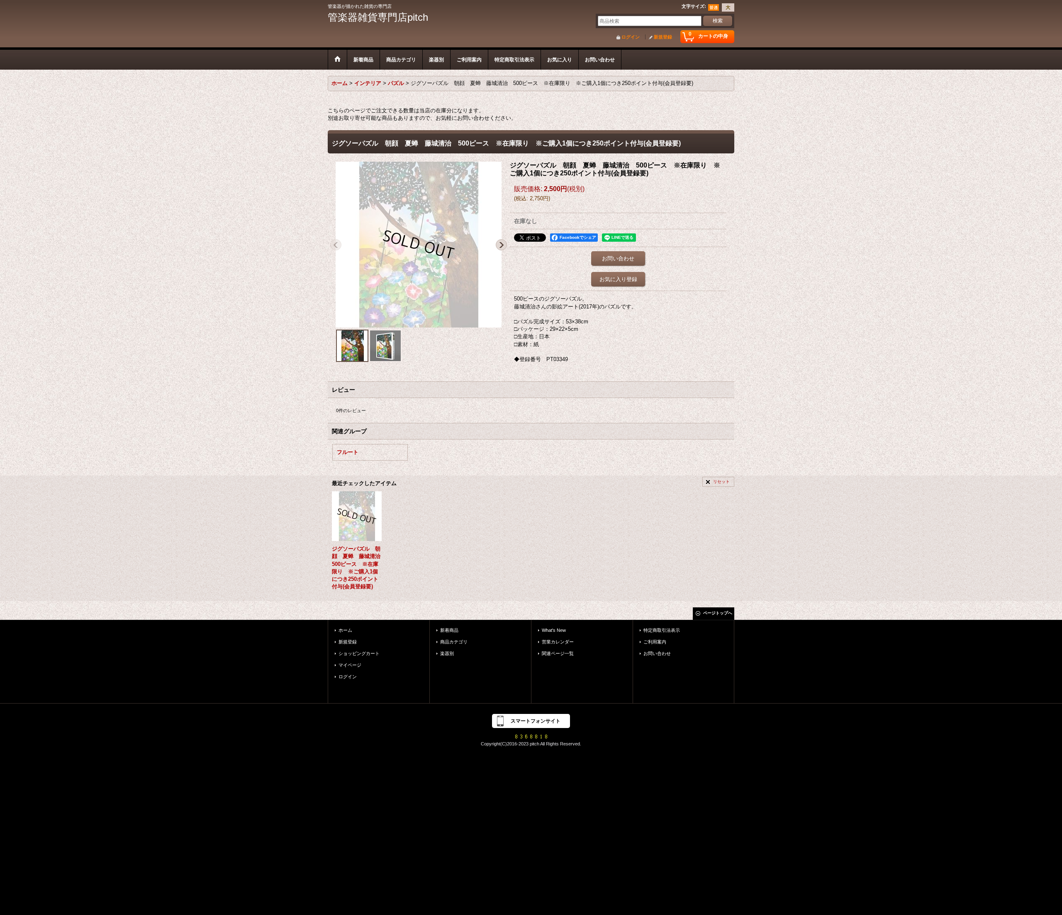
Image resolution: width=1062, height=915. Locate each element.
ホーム (345, 630)
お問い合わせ (618, 258)
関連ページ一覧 (558, 653)
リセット (721, 481)
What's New (554, 630)
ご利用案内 (654, 641)
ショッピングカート (359, 653)
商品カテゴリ (454, 641)
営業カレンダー (558, 641)
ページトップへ (717, 613)
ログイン (630, 36)
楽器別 (447, 653)
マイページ (350, 665)
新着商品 (449, 630)
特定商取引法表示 (661, 630)
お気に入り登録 (618, 279)
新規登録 (663, 36)
